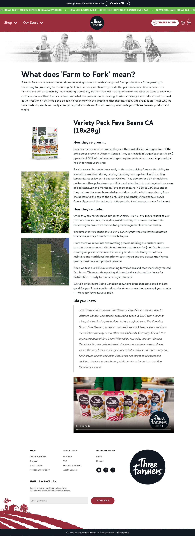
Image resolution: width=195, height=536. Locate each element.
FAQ (65, 461)
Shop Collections (38, 457)
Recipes (100, 461)
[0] (189, 23)
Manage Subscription (40, 470)
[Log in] (183, 23)
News (99, 457)
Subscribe (103, 501)
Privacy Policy (122, 533)
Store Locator (36, 466)
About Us (67, 457)
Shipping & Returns (72, 466)
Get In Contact (70, 470)
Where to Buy (167, 23)
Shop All (34, 461)
